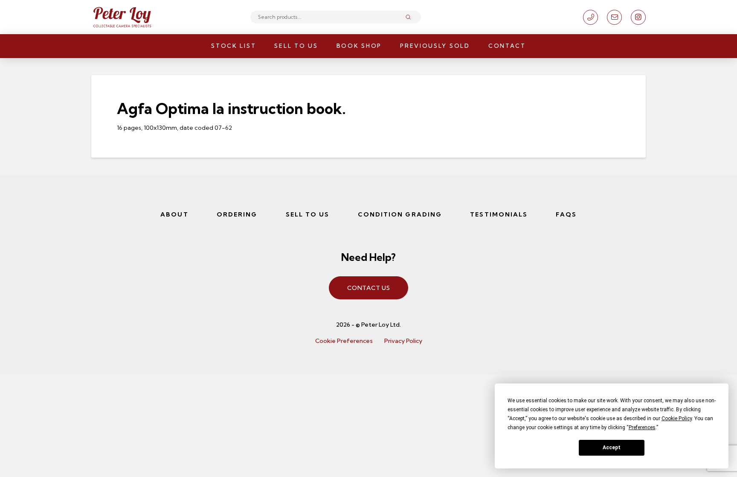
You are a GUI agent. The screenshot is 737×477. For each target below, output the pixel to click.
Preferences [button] (642, 427)
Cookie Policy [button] (677, 418)
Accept (612, 448)
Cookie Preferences (344, 341)
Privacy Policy (403, 341)
